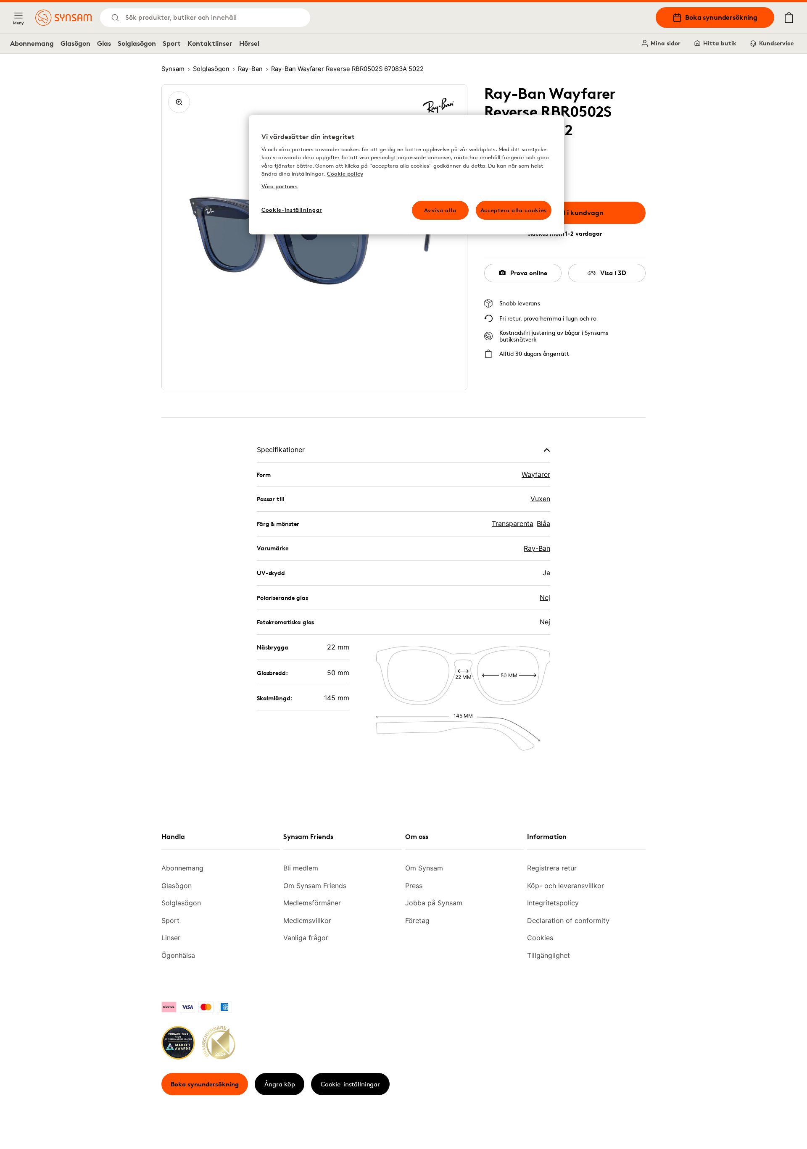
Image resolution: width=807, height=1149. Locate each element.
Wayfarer (536, 474)
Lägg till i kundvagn (571, 212)
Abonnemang (32, 43)
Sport (172, 43)
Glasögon (75, 43)
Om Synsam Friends (314, 885)
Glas (104, 43)
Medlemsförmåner (312, 903)
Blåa (543, 523)
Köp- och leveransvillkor (565, 885)
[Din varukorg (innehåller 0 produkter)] (789, 17)
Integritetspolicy (553, 903)
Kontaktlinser (209, 43)
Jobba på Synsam (433, 903)
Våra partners (279, 186)
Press (413, 885)
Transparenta (512, 523)
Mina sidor (665, 43)
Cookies (540, 937)
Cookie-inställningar (350, 1084)
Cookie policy (345, 173)
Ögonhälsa (178, 955)
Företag (417, 920)
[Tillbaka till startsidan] (63, 17)
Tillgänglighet (548, 955)
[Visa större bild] (179, 102)
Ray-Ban (537, 548)
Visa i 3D (613, 273)
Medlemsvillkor (307, 920)
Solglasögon (137, 43)
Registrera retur (552, 868)
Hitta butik (719, 43)
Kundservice (776, 43)
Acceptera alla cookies (513, 210)
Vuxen (540, 498)
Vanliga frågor (305, 937)
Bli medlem (300, 868)
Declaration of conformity (568, 920)
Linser (170, 937)
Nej (545, 597)
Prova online (528, 273)
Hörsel (249, 43)
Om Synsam (424, 868)
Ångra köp (279, 1084)
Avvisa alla (440, 210)
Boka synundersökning (721, 17)
